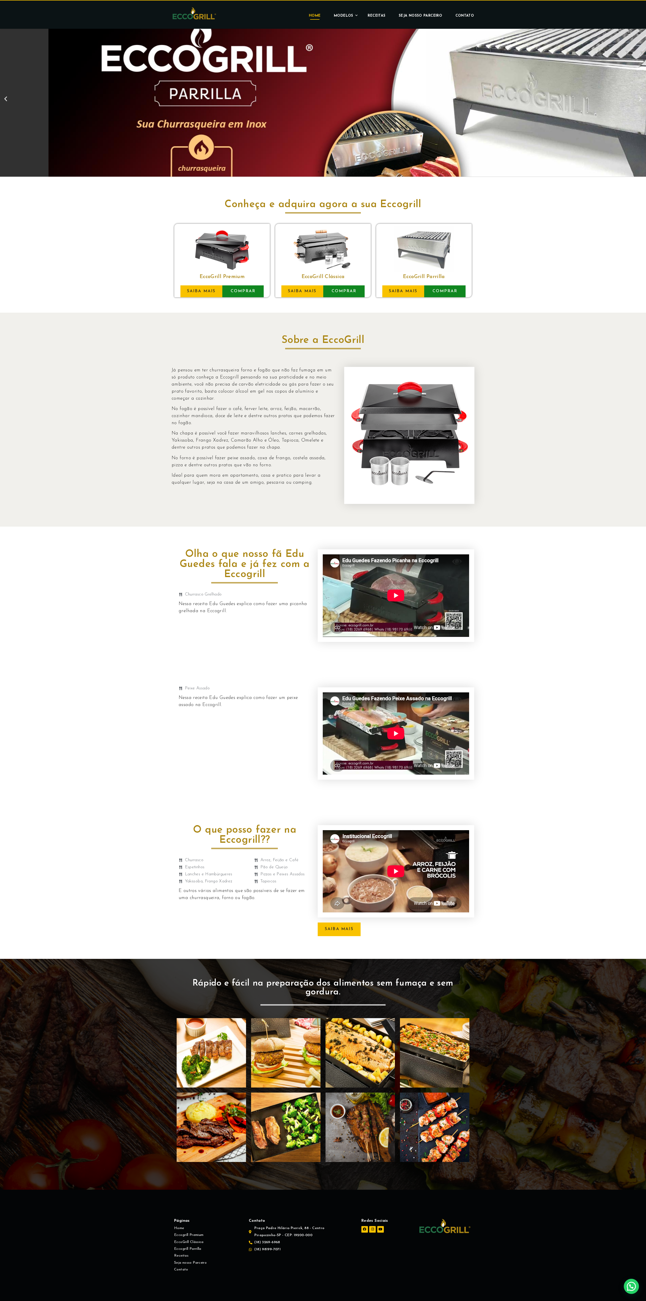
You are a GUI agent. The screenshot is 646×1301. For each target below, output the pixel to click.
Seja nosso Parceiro (420, 16)
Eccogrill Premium (188, 1235)
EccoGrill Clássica (189, 1242)
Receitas (376, 16)
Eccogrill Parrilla (187, 1249)
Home (315, 16)
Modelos (343, 16)
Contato (464, 16)
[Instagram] (372, 1229)
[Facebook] (364, 1229)
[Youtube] (380, 1229)
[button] (318, 172)
